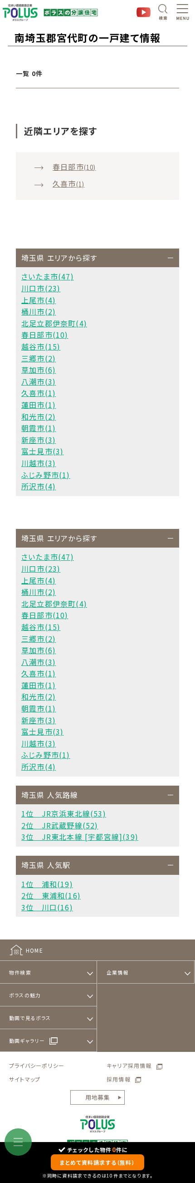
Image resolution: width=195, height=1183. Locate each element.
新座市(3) (38, 439)
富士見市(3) (42, 451)
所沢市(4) (38, 486)
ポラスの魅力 (25, 995)
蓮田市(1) (38, 404)
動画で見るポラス (30, 1017)
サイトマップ (24, 1079)
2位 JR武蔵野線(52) (59, 825)
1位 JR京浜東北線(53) (63, 813)
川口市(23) (40, 288)
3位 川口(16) (47, 907)
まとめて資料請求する (97, 1162)
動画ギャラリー (27, 1040)
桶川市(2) (38, 311)
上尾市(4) (38, 299)
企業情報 (118, 972)
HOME (34, 950)
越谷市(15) (40, 346)
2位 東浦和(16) (51, 895)
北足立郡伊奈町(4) (54, 323)
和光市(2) (38, 416)
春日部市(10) (44, 334)
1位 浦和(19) (47, 883)
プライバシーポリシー (36, 1065)
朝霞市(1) (38, 427)
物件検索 (20, 972)
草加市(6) (38, 369)
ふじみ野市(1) (45, 474)
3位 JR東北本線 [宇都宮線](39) (79, 836)
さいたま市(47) (47, 276)
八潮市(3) (38, 381)
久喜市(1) (38, 392)
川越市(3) (38, 462)
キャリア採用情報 (129, 1065)
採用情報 (119, 1079)
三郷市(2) (38, 358)
